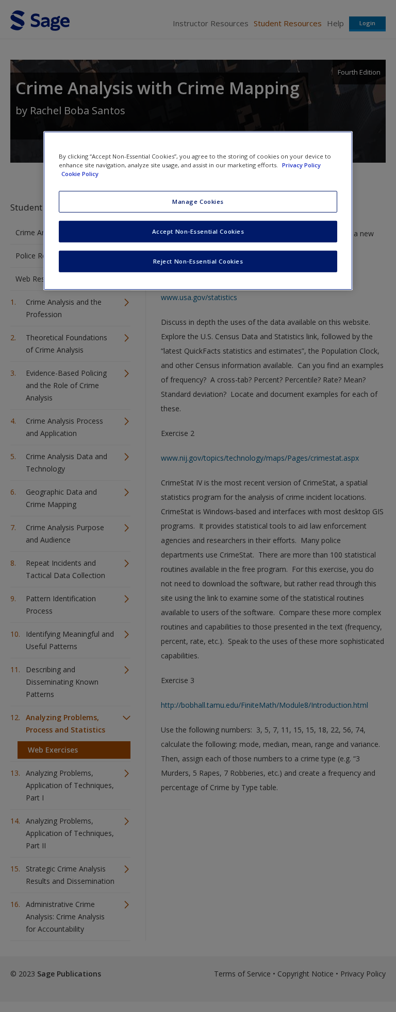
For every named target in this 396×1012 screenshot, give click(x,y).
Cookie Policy (79, 174)
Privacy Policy (301, 165)
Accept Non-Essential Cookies (198, 231)
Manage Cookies (198, 201)
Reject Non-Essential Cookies (198, 261)
